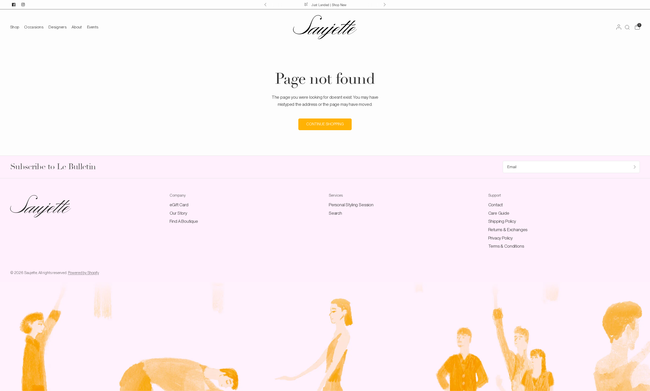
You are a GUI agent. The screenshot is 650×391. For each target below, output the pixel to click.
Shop (14, 27)
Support (494, 195)
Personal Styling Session (351, 204)
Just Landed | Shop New (329, 5)
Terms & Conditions (506, 246)
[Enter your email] (635, 167)
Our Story (178, 213)
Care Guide (498, 213)
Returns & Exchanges (508, 229)
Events (93, 27)
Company (178, 195)
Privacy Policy (500, 238)
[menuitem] (16, 27)
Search (335, 213)
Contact (495, 204)
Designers (57, 27)
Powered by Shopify (83, 272)
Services (336, 195)
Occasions (33, 27)
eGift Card (179, 204)
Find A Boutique (184, 221)
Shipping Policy (502, 221)
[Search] (627, 27)
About (77, 27)
